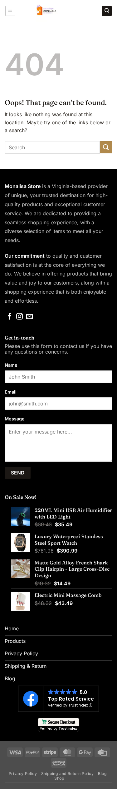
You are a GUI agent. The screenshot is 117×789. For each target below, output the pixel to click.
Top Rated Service (71, 699)
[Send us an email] (29, 316)
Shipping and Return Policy (67, 773)
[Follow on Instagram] (19, 316)
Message (15, 418)
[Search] (107, 11)
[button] (10, 11)
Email (11, 391)
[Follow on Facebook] (9, 316)
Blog (102, 773)
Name (11, 365)
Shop (59, 778)
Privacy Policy (23, 773)
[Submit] (106, 147)
